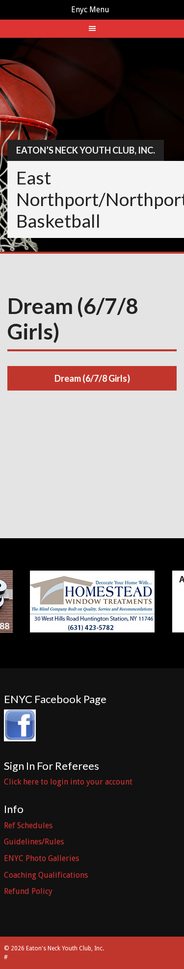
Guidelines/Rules (34, 841)
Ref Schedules (28, 825)
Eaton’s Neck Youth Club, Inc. (85, 150)
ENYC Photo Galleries (41, 858)
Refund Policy (28, 891)
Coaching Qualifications (46, 875)
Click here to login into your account (68, 781)
